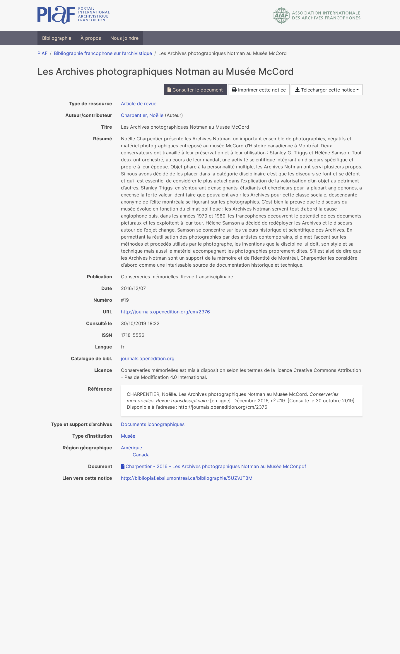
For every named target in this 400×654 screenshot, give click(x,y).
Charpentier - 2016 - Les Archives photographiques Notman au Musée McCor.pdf (216, 466)
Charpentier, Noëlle (142, 115)
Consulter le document (197, 90)
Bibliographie (56, 38)
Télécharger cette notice (327, 90)
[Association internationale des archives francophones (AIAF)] (317, 15)
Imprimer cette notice (261, 90)
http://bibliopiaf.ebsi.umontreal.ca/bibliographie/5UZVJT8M (186, 478)
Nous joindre (124, 38)
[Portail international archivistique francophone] (73, 15)
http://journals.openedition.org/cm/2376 (165, 312)
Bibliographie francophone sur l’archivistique (103, 53)
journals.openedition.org (148, 358)
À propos (91, 38)
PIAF (42, 53)
